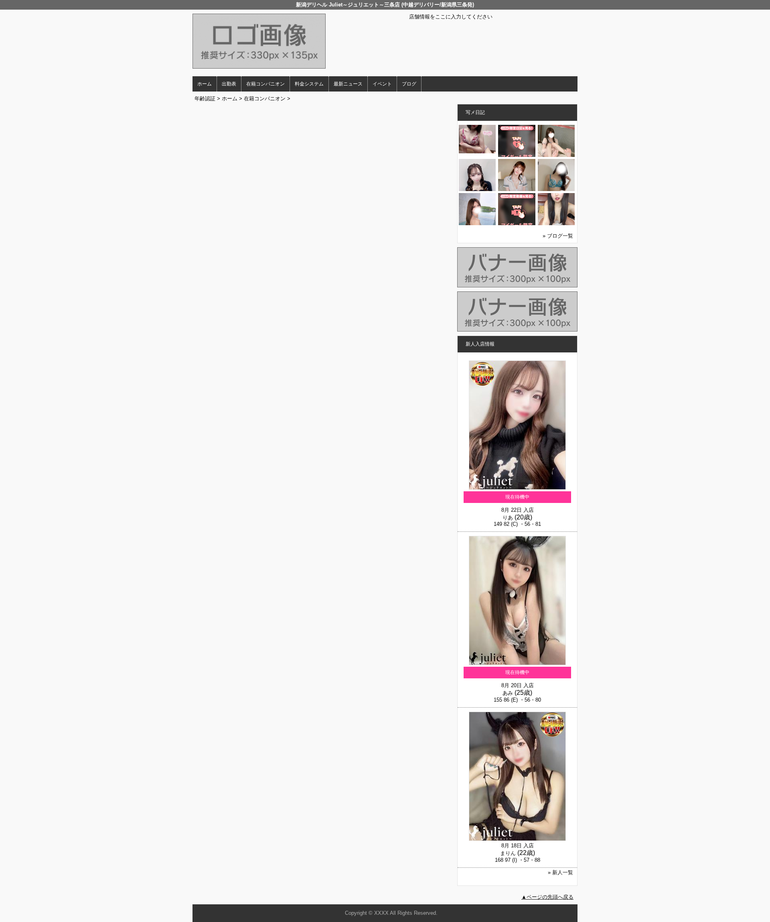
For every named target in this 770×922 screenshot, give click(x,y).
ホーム (204, 84)
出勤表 (229, 84)
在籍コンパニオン (265, 84)
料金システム (309, 84)
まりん (508, 853)
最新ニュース (348, 84)
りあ (508, 518)
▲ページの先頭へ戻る (547, 897)
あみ (508, 693)
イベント (382, 84)
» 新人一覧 (560, 872)
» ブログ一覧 (558, 236)
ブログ (409, 84)
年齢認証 (205, 99)
